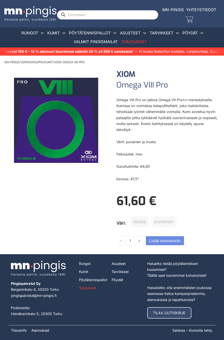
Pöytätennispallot (90, 33)
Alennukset (40, 330)
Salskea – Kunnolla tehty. (192, 330)
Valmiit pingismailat (96, 41)
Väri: (121, 223)
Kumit (53, 33)
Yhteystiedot (201, 9)
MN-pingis (11, 62)
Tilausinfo (19, 330)
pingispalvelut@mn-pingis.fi (34, 295)
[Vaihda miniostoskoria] (189, 19)
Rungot (29, 33)
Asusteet (130, 33)
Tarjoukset (134, 41)
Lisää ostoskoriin (165, 240)
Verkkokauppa (32, 62)
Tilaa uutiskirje (169, 313)
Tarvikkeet (161, 33)
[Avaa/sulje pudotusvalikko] (42, 33)
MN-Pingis (173, 9)
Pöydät (190, 33)
